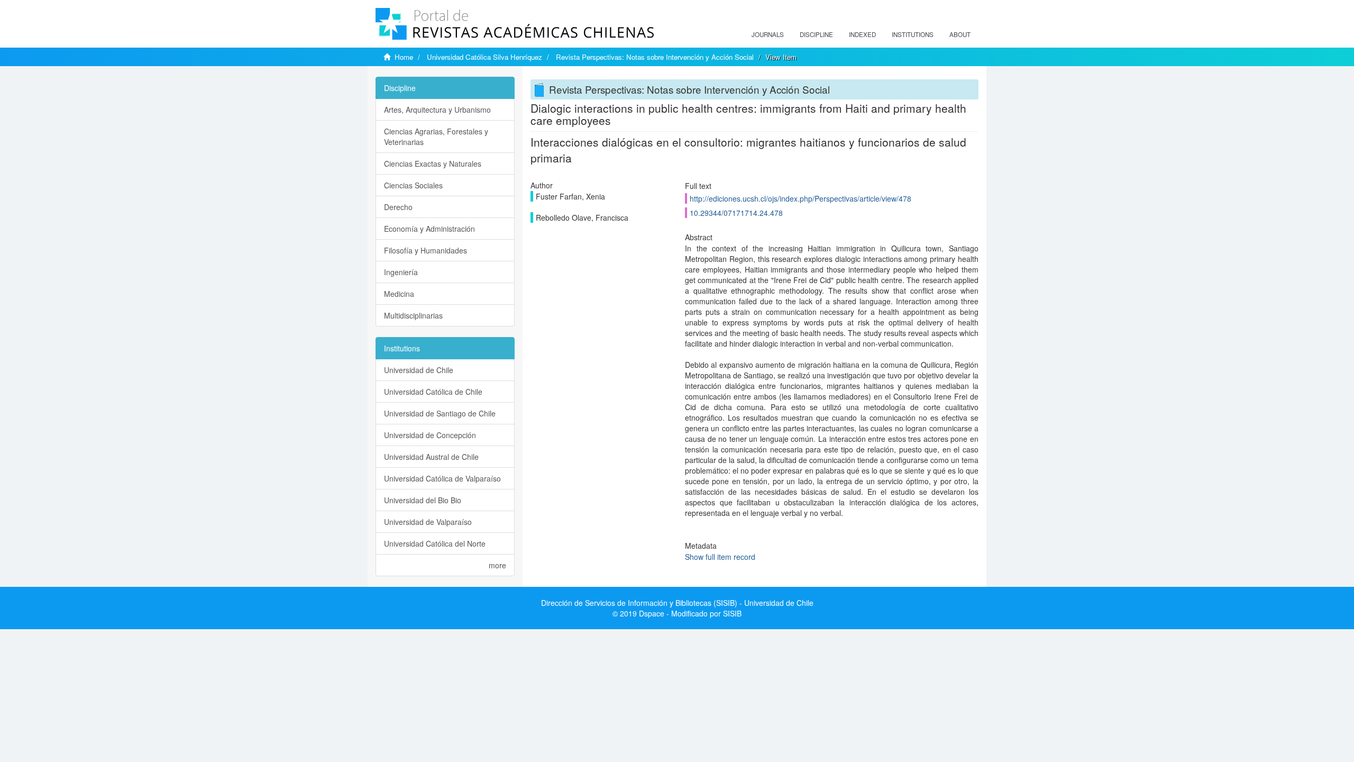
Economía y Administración (429, 228)
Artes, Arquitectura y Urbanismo (437, 109)
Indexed (862, 34)
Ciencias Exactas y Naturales (432, 163)
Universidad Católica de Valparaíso (442, 478)
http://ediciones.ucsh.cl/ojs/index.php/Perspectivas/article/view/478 (800, 198)
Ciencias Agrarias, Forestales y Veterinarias (436, 136)
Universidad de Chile (418, 370)
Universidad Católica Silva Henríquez (484, 57)
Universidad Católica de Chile (433, 391)
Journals (768, 34)
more (497, 565)
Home (404, 57)
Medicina (399, 293)
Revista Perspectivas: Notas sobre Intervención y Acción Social (655, 57)
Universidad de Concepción (430, 435)
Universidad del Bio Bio (422, 500)
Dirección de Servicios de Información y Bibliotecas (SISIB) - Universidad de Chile (677, 602)
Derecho (398, 207)
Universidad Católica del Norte (435, 543)
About (960, 34)
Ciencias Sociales (413, 185)
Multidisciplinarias (413, 315)
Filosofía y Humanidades (425, 250)
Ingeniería (401, 272)
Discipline (816, 34)
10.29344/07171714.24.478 (736, 212)
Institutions (913, 34)
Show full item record (720, 556)
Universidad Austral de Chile (431, 456)
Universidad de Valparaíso (428, 521)
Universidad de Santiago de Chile (440, 413)
